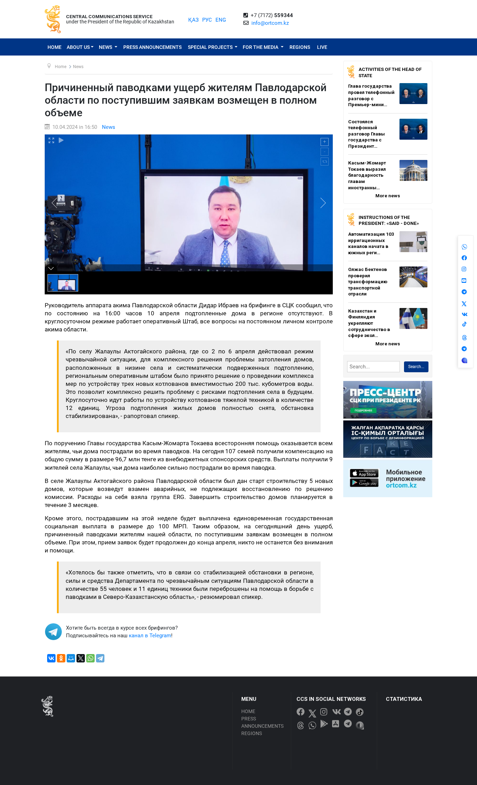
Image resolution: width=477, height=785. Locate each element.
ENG (220, 20)
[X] (80, 658)
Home (54, 47)
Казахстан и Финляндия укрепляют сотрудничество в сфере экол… (369, 323)
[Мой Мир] (71, 658)
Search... (416, 366)
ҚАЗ (193, 20)
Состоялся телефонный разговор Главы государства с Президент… (366, 134)
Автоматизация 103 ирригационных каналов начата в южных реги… (371, 243)
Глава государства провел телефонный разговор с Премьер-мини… (371, 95)
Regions (299, 47)
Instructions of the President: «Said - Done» (389, 220)
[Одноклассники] (61, 658)
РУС (207, 20)
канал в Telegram (150, 635)
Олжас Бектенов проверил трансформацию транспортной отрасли (367, 281)
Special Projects (211, 47)
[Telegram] (100, 658)
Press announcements (152, 47)
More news (387, 195)
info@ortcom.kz (270, 23)
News (106, 47)
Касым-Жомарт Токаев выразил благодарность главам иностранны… (367, 175)
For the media (261, 47)
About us (78, 47)
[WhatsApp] (90, 658)
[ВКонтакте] (51, 658)
